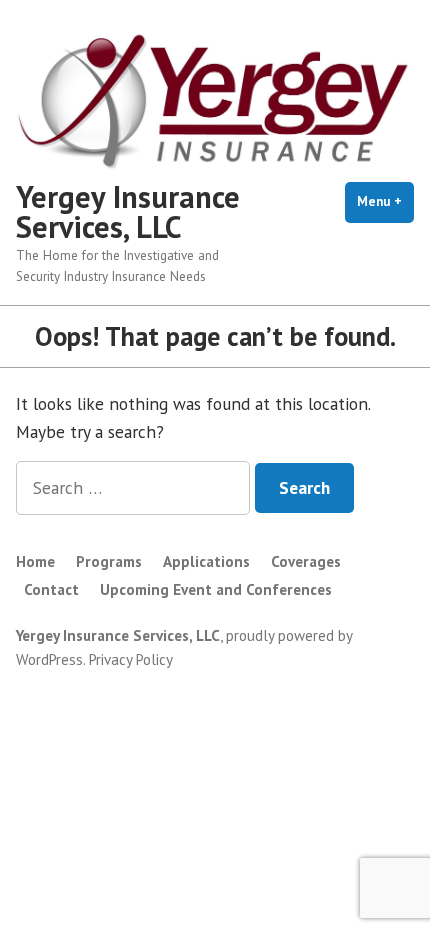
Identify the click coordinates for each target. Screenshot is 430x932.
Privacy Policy (131, 659)
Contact (51, 589)
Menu (385, 201)
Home (35, 561)
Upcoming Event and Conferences (216, 589)
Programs (109, 561)
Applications (206, 561)
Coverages (306, 561)
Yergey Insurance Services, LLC (128, 211)
